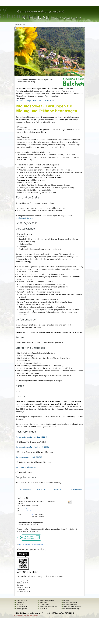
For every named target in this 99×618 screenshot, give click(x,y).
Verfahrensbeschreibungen (49, 607)
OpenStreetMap (24, 509)
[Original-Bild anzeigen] (23, 569)
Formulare (43, 609)
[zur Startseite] (49, 21)
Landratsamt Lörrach (24, 218)
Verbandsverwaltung (70, 604)
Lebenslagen (44, 604)
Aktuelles (66, 600)
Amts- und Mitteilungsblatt (72, 607)
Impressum (20, 602)
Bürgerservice (47, 80)
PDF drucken (57, 489)
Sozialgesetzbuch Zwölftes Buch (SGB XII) (32, 447)
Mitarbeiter (44, 602)
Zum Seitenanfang (25, 489)
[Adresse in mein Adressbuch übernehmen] (70, 503)
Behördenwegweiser (47, 600)
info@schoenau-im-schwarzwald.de (31, 544)
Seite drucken (41, 489)
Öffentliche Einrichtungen (71, 609)
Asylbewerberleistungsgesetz (27, 467)
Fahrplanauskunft (25, 511)
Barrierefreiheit (22, 607)
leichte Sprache (22, 609)
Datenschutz (21, 604)
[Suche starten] (15, 28)
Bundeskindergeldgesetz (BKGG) (29, 457)
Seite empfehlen (76, 489)
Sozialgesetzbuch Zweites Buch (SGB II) (31, 437)
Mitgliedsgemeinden (70, 602)
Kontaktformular (22, 600)
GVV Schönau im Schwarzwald (29, 80)
